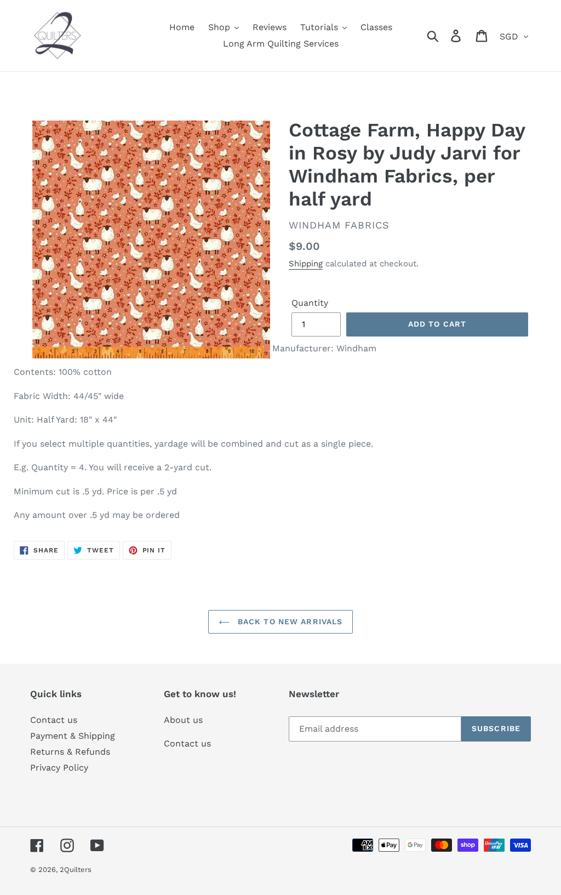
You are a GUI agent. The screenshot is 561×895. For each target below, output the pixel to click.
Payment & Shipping (72, 736)
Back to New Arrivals (289, 621)
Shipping (306, 264)
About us (183, 720)
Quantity (309, 303)
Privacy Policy (59, 767)
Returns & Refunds (70, 751)
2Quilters (75, 869)
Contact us (53, 720)
